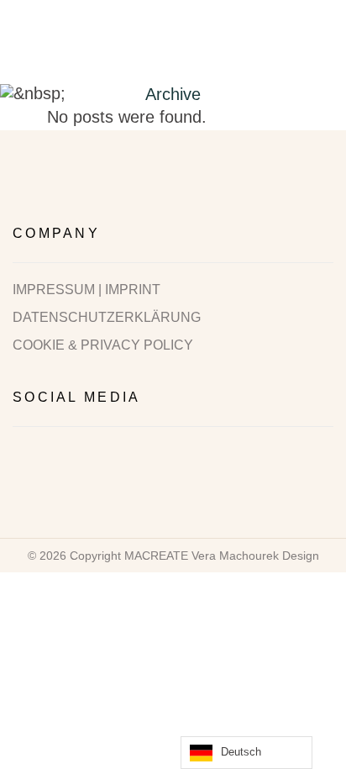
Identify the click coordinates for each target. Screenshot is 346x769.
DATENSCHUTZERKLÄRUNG (107, 317)
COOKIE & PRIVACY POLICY (103, 345)
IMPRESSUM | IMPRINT (86, 290)
